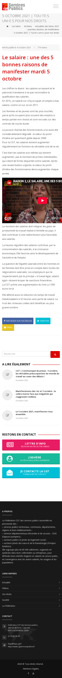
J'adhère (34, 459)
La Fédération (8, 605)
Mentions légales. (31, 668)
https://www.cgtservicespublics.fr (21, 646)
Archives (28, 26)
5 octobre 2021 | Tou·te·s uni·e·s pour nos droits (36, 32)
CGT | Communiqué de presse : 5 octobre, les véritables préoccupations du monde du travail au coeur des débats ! (37, 373)
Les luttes (16, 26)
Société (5, 600)
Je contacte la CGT (34, 472)
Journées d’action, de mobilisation (43, 29)
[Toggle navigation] (56, 6)
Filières (5, 588)
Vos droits (7, 594)
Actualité (6, 582)
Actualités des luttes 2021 (47, 26)
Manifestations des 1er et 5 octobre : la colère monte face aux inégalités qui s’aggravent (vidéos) (36, 394)
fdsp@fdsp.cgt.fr (15, 644)
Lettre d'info (35, 445)
